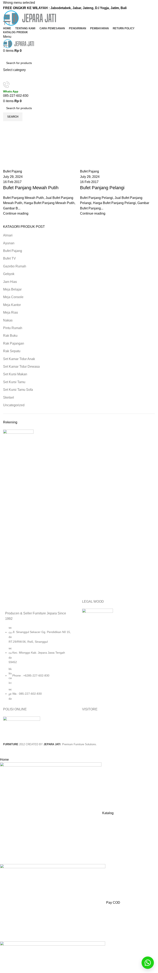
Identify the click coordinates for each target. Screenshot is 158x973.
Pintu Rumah (12, 328)
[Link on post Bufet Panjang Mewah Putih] (40, 168)
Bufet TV (9, 258)
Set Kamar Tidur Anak (19, 359)
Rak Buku (10, 335)
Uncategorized (13, 405)
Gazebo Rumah (14, 266)
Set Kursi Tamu (14, 382)
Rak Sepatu (11, 351)
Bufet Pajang (12, 251)
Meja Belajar (12, 289)
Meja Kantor (12, 305)
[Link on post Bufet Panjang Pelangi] (117, 168)
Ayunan (8, 243)
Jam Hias (10, 281)
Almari (8, 235)
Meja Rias (10, 312)
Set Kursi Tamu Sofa (18, 389)
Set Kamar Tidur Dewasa (21, 366)
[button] (148, 962)
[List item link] (39, 665)
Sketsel (8, 397)
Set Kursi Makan (15, 374)
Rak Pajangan (13, 343)
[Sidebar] (5, 752)
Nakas (8, 320)
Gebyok (8, 274)
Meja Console (13, 297)
